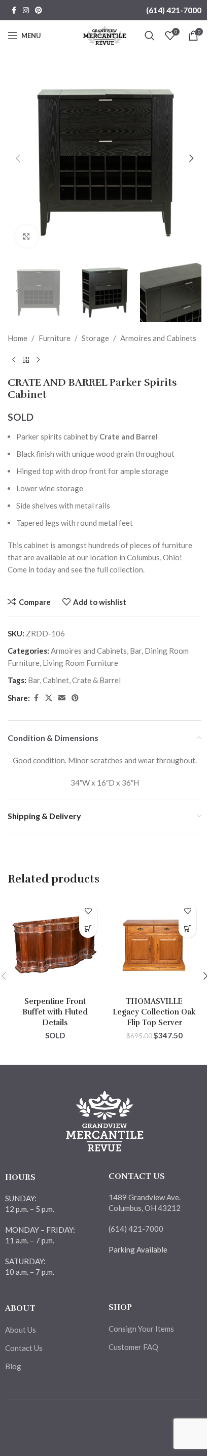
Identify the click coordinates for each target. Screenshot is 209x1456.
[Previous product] (14, 360)
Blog (13, 1366)
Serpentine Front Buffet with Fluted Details (55, 1012)
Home (17, 338)
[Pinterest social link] (38, 10)
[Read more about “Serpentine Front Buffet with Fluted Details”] (88, 929)
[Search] (150, 35)
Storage (95, 338)
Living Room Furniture (80, 662)
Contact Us (24, 1347)
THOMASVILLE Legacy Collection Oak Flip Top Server (154, 1012)
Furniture (55, 338)
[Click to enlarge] (26, 236)
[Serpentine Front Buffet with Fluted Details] (55, 944)
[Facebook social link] (14, 10)
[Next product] (38, 360)
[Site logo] (104, 34)
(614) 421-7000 (173, 10)
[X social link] (48, 698)
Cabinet (56, 680)
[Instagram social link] (26, 10)
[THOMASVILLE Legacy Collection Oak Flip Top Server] (154, 944)
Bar (136, 650)
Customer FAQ (133, 1346)
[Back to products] (26, 360)
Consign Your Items (141, 1328)
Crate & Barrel (96, 680)
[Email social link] (61, 698)
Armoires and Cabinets (158, 338)
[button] (18, 158)
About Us (20, 1329)
